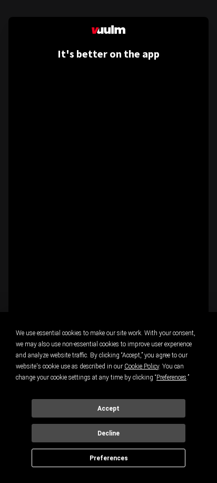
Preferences (109, 458)
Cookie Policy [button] (141, 366)
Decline (108, 433)
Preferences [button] (171, 377)
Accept (108, 408)
